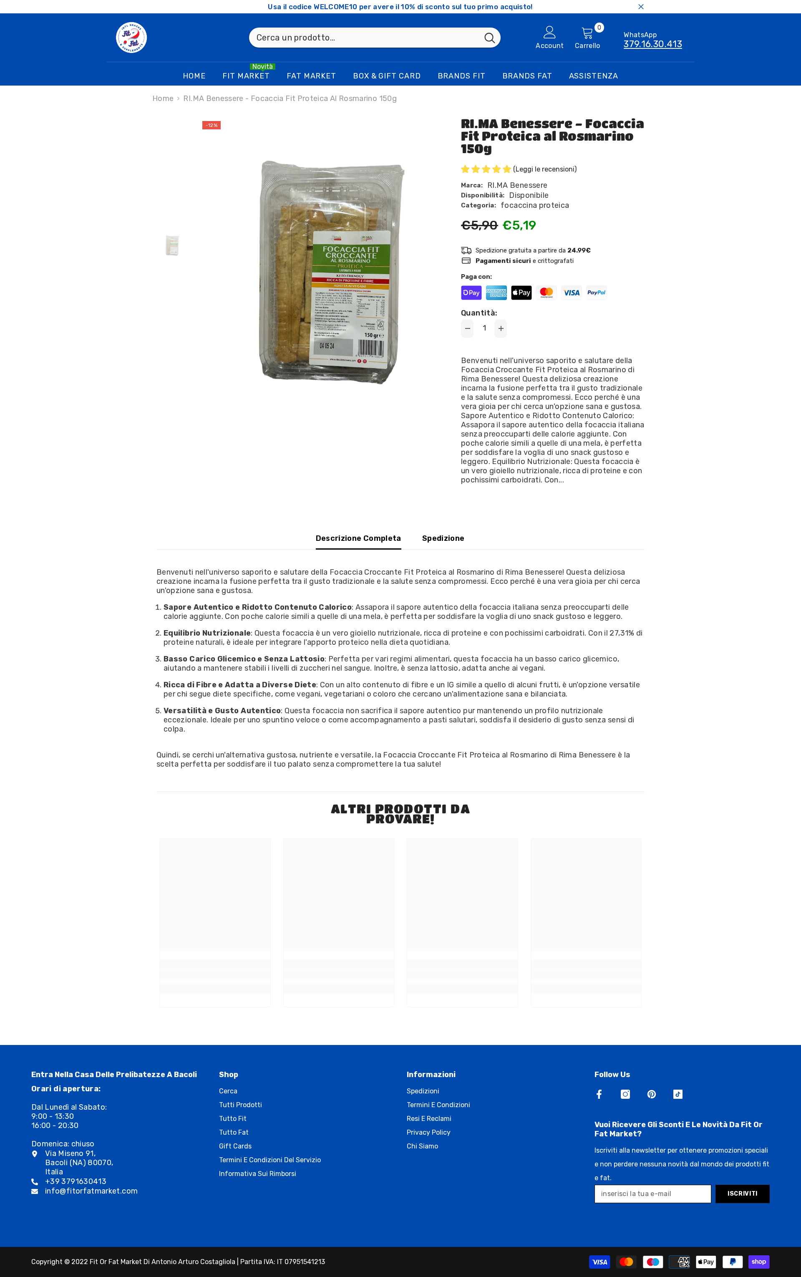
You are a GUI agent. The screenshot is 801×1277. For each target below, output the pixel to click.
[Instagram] (625, 1094)
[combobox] (364, 38)
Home (163, 98)
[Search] (375, 38)
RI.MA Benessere (517, 185)
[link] (215, 974)
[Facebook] (599, 1094)
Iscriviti (743, 1193)
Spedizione (443, 538)
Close (641, 6)
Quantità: (479, 313)
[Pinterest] (652, 1094)
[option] (317, 275)
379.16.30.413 (653, 44)
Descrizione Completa (358, 538)
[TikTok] (678, 1094)
